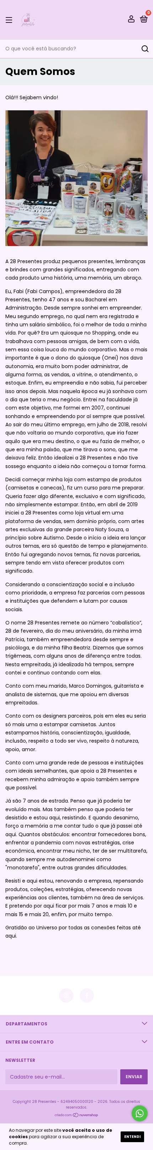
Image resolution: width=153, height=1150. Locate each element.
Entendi (132, 1136)
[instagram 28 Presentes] (66, 995)
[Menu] (10, 19)
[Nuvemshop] (76, 1115)
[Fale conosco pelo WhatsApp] (140, 1113)
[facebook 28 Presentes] (87, 995)
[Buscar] (145, 48)
